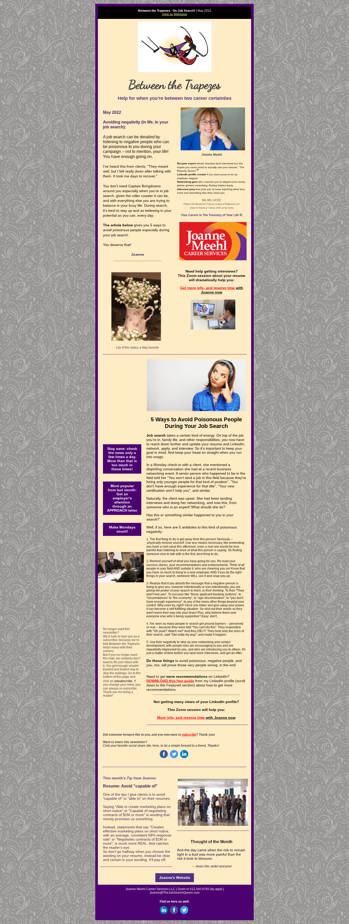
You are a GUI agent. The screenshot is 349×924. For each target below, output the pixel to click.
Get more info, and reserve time (208, 288)
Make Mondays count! (122, 529)
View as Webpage (174, 14)
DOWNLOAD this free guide (170, 681)
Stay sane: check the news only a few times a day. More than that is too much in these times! (122, 459)
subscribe (189, 734)
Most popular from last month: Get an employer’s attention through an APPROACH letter (122, 498)
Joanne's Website (174, 878)
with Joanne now (222, 290)
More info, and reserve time (181, 718)
